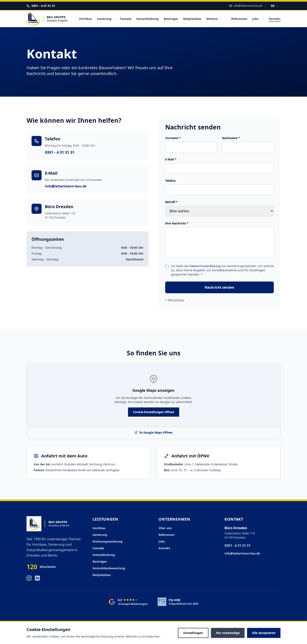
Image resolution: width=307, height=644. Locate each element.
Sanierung (104, 19)
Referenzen (239, 19)
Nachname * (231, 138)
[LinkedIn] (37, 578)
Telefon (170, 181)
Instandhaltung (147, 19)
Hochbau (85, 19)
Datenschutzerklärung (205, 266)
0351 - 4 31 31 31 (59, 152)
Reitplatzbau (192, 19)
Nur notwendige (228, 633)
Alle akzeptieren (263, 633)
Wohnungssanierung (108, 541)
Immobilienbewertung (109, 568)
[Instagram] (29, 578)
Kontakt (274, 19)
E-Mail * (170, 159)
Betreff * (171, 202)
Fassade (125, 19)
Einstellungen (193, 633)
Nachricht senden (219, 287)
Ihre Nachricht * (176, 223)
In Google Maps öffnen (153, 432)
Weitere (212, 19)
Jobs (255, 19)
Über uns (165, 528)
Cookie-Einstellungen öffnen (153, 412)
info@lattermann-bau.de (65, 186)
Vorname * (173, 138)
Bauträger (171, 19)
